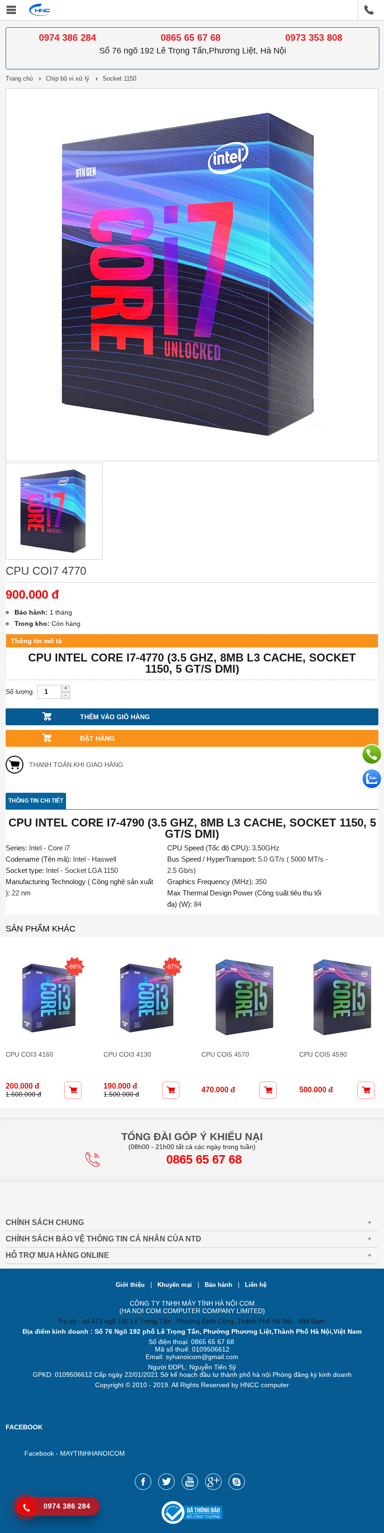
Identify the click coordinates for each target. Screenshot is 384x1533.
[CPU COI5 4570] (241, 998)
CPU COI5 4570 (225, 1054)
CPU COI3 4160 (29, 1054)
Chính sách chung (45, 1222)
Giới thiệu (131, 1284)
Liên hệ (255, 1284)
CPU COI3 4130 (127, 1054)
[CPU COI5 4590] (339, 998)
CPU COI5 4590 (323, 1054)
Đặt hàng (97, 738)
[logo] (39, 14)
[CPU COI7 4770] (192, 459)
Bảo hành (219, 1284)
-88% (74, 966)
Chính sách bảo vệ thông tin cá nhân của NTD (103, 1239)
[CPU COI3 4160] (45, 998)
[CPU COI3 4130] (143, 998)
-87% (172, 966)
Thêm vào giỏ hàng (115, 717)
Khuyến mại (175, 1284)
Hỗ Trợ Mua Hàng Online (57, 1255)
